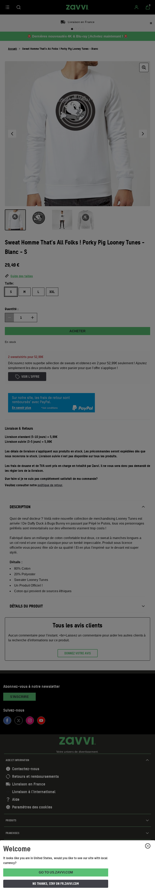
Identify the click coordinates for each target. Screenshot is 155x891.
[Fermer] (147, 845)
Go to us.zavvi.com (56, 872)
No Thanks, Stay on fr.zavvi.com (55, 884)
